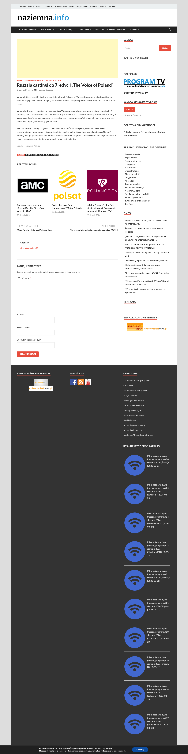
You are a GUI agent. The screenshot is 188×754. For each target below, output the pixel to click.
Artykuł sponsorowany (134, 425)
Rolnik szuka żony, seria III (137, 194)
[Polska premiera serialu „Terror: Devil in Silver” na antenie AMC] (32, 186)
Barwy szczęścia (132, 154)
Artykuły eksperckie (132, 430)
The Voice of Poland (35, 155)
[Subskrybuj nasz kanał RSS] (80, 382)
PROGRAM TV (47, 30)
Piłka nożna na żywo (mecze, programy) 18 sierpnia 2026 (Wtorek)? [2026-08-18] (158, 692)
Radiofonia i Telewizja (98, 7)
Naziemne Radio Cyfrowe (64, 7)
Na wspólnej (131, 167)
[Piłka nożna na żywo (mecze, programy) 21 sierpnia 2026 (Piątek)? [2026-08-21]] (134, 618)
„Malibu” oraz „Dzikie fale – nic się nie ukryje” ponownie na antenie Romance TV (101, 208)
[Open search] (170, 30)
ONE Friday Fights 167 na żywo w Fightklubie (146, 260)
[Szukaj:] (147, 48)
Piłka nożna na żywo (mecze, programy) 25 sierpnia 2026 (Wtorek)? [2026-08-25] (158, 491)
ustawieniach (120, 751)
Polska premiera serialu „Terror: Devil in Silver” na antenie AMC (30, 208)
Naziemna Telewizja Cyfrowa (30, 7)
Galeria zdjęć (66, 30)
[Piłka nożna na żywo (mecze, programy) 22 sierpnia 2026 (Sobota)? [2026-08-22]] (134, 589)
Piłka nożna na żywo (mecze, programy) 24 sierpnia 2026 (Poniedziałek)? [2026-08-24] (158, 520)
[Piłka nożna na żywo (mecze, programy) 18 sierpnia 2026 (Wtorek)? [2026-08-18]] (134, 704)
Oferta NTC (48, 7)
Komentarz (24, 278)
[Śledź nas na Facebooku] (73, 382)
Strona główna (27, 30)
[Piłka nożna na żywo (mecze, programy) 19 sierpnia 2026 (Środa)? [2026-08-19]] (134, 676)
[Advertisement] (67, 58)
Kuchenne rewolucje (134, 187)
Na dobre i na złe (133, 161)
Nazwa (21, 314)
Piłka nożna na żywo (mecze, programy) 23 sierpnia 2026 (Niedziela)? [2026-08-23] (158, 549)
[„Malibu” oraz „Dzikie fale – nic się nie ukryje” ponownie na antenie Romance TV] (102, 186)
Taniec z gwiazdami (134, 197)
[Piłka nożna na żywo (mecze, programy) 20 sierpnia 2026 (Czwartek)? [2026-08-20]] (134, 647)
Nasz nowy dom (132, 190)
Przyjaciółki (130, 177)
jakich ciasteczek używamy (84, 751)
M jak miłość (131, 157)
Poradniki (112, 7)
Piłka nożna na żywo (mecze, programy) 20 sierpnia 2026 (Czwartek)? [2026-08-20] (158, 635)
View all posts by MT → (30, 248)
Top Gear (129, 204)
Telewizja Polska (53, 80)
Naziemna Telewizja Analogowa (138, 435)
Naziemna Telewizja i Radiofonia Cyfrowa (102, 30)
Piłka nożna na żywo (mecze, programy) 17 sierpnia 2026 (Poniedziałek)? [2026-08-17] (158, 721)
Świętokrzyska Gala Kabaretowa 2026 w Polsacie (67, 206)
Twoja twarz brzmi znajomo (138, 200)
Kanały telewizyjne (25, 80)
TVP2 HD (54, 155)
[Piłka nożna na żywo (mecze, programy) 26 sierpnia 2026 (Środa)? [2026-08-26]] (134, 474)
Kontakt (134, 30)
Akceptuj (140, 749)
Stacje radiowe (82, 7)
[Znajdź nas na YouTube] (88, 382)
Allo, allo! (129, 180)
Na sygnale (130, 164)
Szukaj (129, 110)
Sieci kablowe (129, 420)
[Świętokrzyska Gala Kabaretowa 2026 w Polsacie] (67, 186)
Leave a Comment (46, 90)
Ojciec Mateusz (132, 170)
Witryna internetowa (29, 340)
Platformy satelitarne (133, 415)
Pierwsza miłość (132, 174)
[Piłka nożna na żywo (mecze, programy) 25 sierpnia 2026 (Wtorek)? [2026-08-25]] (134, 503)
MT (35, 90)
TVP (47, 155)
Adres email (24, 327)
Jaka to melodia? (132, 184)
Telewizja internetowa (133, 400)
